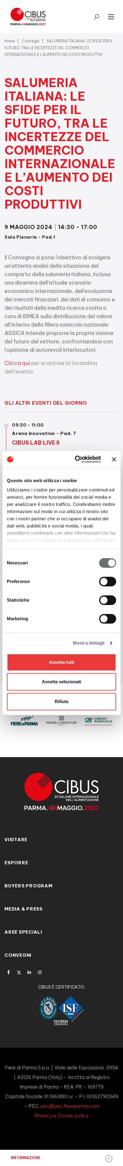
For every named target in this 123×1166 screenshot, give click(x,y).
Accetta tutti (61, 662)
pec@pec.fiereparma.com (69, 1106)
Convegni (30, 41)
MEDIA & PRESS (23, 909)
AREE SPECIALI (23, 932)
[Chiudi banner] (114, 459)
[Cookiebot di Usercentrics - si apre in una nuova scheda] (76, 459)
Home (9, 41)
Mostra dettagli (89, 642)
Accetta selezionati (61, 681)
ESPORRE (16, 862)
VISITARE (15, 839)
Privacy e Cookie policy (61, 1116)
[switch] (107, 581)
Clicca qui (17, 363)
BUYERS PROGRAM (28, 886)
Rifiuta (61, 701)
